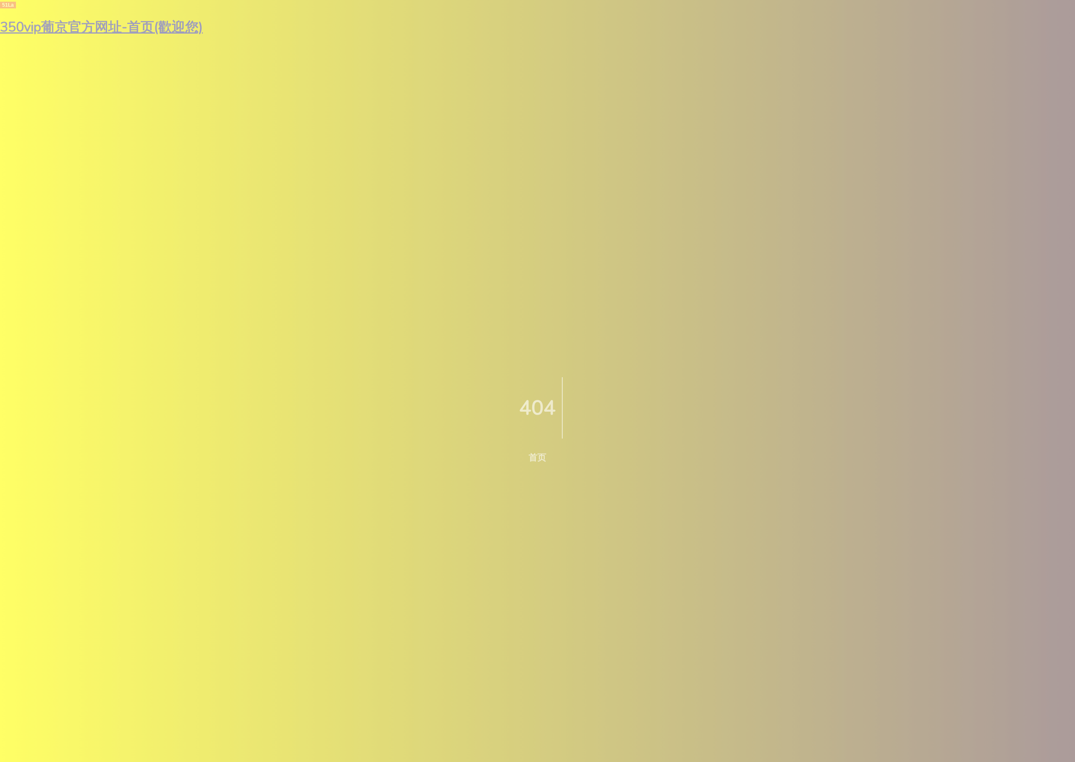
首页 (537, 457)
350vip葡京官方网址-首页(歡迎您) (101, 27)
